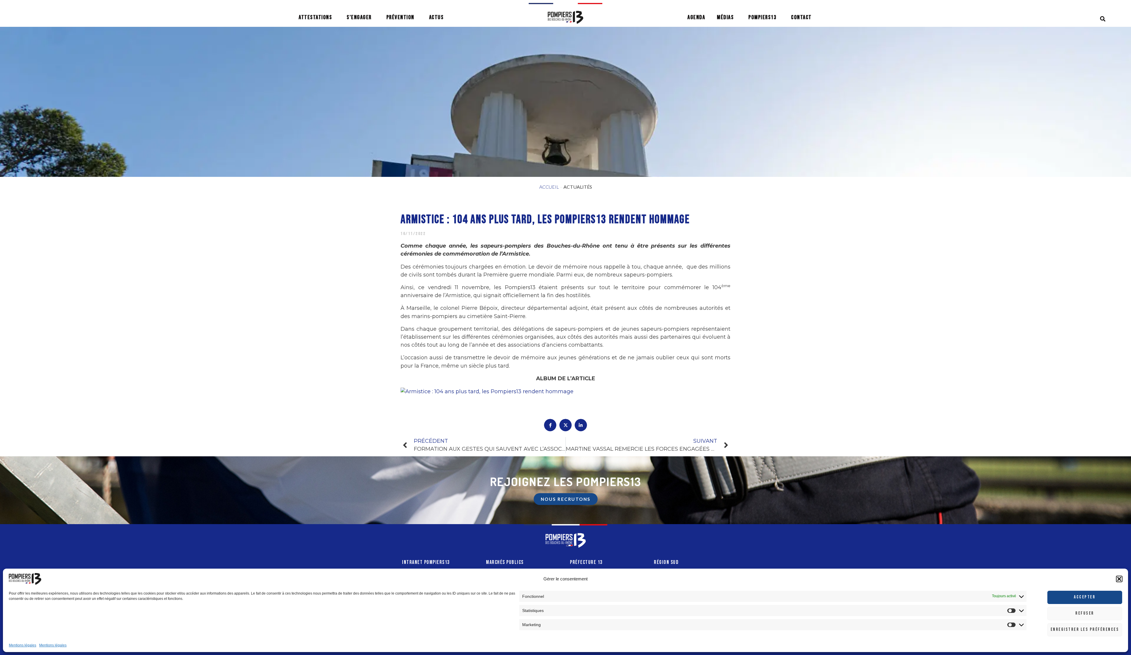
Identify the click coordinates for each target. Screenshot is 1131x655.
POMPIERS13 (762, 17)
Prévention (400, 17)
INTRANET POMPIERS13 (426, 562)
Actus (436, 17)
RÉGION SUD (666, 562)
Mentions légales (22, 645)
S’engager (359, 17)
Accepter (1084, 597)
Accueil (549, 187)
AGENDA (696, 17)
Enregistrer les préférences (1085, 629)
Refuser (1084, 613)
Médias (725, 17)
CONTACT (801, 17)
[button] (1119, 579)
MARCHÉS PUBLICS (505, 562)
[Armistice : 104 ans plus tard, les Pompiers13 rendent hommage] (487, 391)
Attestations (315, 17)
